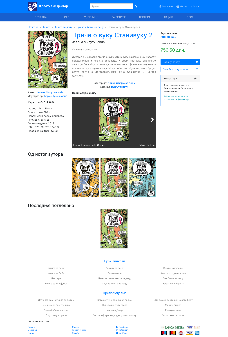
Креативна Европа (173, 283)
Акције (169, 17)
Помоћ (75, 333)
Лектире (56, 278)
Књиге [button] (64, 17)
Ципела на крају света (114, 305)
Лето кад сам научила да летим (56, 299)
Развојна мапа (173, 310)
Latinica (194, 6)
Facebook (123, 327)
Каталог (32, 327)
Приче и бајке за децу (90, 27)
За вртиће (119, 17)
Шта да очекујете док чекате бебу (173, 299)
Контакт (32, 333)
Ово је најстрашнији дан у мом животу (114, 315)
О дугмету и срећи (56, 315)
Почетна (41, 17)
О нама (75, 327)
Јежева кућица (114, 310)
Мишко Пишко (173, 305)
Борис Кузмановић (55, 96)
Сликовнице (114, 273)
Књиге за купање (173, 268)
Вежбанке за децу (173, 278)
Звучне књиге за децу (114, 283)
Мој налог (167, 6)
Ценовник (32, 330)
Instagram (123, 330)
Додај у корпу (171, 62)
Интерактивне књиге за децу (114, 278)
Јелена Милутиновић (50, 92)
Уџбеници (91, 17)
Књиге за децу (63, 27)
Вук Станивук (119, 86)
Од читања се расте (173, 315)
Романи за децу (114, 268)
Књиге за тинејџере (56, 283)
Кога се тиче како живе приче (114, 299)
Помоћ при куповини (175, 69)
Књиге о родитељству (173, 273)
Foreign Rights (79, 330)
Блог (190, 17)
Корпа (183, 6)
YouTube (122, 333)
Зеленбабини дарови (56, 310)
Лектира (144, 17)
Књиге (46, 27)
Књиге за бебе (56, 273)
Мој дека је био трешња (56, 305)
